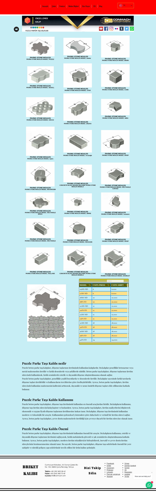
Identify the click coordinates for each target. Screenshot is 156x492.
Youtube (110, 476)
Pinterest (110, 470)
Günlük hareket (130, 466)
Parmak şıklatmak (113, 474)
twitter (109, 466)
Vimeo (126, 463)
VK (125, 470)
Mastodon (128, 472)
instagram (110, 468)
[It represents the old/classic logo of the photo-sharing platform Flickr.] (116, 29)
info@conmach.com (55, 476)
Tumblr (127, 468)
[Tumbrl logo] (122, 29)
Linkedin (110, 472)
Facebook (110, 463)
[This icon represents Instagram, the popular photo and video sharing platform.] (111, 29)
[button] (54, 6)
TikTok (126, 476)
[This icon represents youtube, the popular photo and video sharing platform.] (101, 29)
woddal (127, 474)
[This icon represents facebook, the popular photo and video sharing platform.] (106, 29)
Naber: (47, 473)
